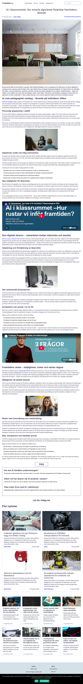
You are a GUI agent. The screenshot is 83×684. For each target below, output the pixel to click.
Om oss (35, 3)
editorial (78, 16)
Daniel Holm (7, 546)
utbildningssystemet (24, 371)
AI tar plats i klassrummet (12, 239)
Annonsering (28, 3)
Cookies (41, 3)
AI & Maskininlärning (70, 16)
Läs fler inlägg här (41, 500)
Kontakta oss (49, 3)
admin (46, 546)
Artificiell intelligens (7, 102)
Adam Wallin (17, 17)
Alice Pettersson (48, 589)
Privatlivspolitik (44, 681)
